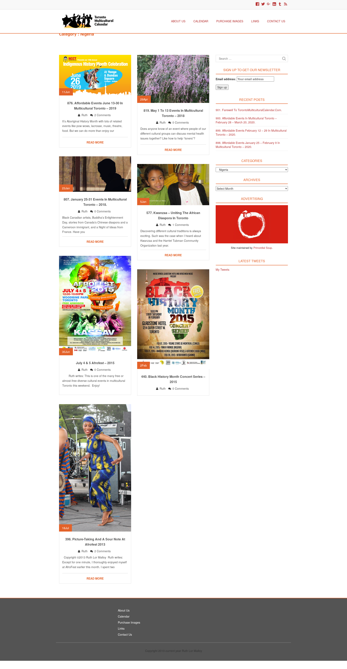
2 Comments (102, 115)
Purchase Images (229, 21)
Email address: (226, 79)
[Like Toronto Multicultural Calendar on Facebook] (257, 4)
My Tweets (222, 269)
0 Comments (180, 122)
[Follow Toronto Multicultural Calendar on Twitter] (263, 4)
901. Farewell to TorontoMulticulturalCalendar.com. (249, 110)
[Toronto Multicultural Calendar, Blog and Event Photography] (87, 20)
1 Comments (180, 225)
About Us (178, 21)
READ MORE (95, 142)
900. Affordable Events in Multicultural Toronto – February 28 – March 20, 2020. (246, 120)
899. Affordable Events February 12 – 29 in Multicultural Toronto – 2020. (251, 132)
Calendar (200, 21)
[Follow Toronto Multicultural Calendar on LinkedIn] (274, 4)
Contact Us (276, 21)
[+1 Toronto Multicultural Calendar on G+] (269, 4)
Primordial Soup (262, 248)
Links (255, 21)
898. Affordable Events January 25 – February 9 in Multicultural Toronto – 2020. (248, 145)
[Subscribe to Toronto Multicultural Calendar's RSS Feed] (286, 4)
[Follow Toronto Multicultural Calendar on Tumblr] (280, 4)
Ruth (85, 115)
